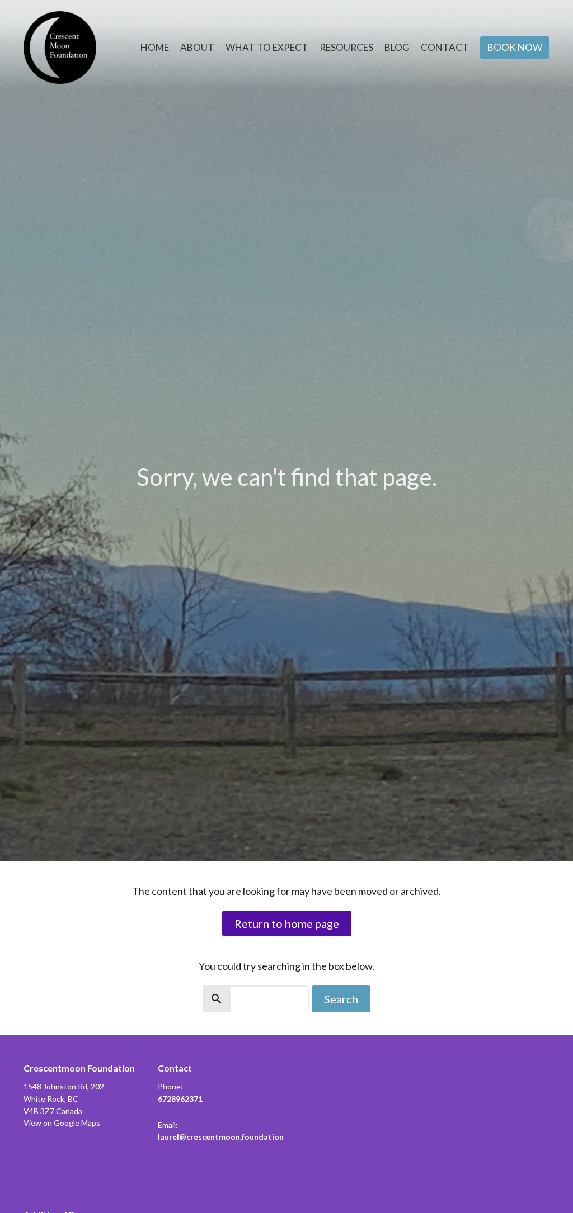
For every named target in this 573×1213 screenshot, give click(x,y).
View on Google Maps (62, 1122)
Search (341, 999)
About (197, 47)
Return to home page (286, 923)
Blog (397, 47)
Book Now (514, 47)
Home (154, 47)
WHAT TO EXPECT (267, 47)
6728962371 (180, 1098)
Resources (346, 47)
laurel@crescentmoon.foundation (221, 1136)
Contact (445, 47)
